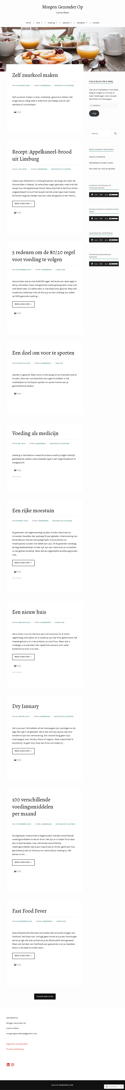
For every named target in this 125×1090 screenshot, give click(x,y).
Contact (96, 23)
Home (28, 23)
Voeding (51, 23)
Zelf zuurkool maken (35, 75)
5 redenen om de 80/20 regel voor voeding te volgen (43, 256)
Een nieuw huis (29, 612)
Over (38, 23)
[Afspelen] (92, 194)
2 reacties (60, 269)
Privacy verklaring (15, 1049)
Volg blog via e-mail (101, 81)
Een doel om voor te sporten (43, 352)
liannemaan (45, 85)
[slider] (114, 194)
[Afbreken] (110, 194)
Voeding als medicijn (35, 433)
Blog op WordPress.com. (62, 1085)
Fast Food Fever (29, 911)
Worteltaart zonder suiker (101, 163)
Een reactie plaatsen (64, 85)
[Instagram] (13, 1065)
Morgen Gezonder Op (62, 7)
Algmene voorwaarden (17, 1044)
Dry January (25, 706)
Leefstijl (65, 23)
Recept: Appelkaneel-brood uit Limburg (42, 155)
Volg (94, 113)
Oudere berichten (45, 996)
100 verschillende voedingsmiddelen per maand (32, 806)
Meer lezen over (21, 205)
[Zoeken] (115, 134)
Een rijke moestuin (33, 510)
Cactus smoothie (97, 157)
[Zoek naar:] (104, 134)
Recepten (81, 23)
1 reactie (59, 363)
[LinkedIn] (8, 1065)
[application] (104, 194)
